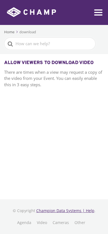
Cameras (61, 222)
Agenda (24, 222)
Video (42, 222)
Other (79, 222)
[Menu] (98, 12)
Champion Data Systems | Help (65, 210)
